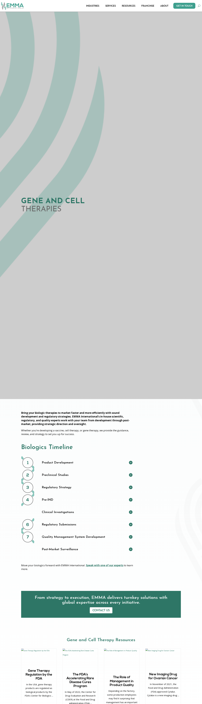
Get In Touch (184, 5)
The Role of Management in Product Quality (122, 681)
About (164, 5)
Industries (92, 5)
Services (110, 5)
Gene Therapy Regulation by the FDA (39, 674)
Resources (128, 5)
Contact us (101, 610)
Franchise (147, 5)
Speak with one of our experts (104, 565)
